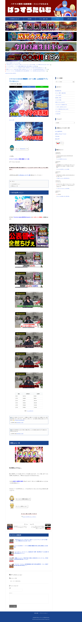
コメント (10, 593)
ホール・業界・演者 (60, 93)
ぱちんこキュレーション (60, 134)
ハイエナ (58, 100)
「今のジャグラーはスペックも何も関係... (63, 188)
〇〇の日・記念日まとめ (60, 106)
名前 (10, 588)
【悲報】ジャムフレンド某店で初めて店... (63, 178)
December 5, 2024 (20, 422)
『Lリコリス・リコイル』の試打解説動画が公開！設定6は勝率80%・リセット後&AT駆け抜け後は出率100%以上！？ (26, 70)
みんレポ (57, 138)
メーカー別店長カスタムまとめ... (62, 158)
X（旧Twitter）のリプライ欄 (24, 175)
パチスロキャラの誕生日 (61, 104)
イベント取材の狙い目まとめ (61, 109)
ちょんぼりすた (30, 410)
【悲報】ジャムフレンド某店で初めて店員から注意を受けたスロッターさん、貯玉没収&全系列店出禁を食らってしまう (27, 69)
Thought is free (47, 619)
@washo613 (22, 148)
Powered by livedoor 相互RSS (10, 73)
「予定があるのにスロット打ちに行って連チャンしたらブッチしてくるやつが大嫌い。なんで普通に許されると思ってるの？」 (28, 64)
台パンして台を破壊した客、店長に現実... (63, 196)
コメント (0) (11, 120)
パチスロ (19, 83)
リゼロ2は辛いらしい (15, 184)
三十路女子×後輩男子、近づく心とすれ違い (13, 62)
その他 (57, 113)
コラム (57, 111)
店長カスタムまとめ (60, 102)
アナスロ (57, 136)
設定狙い (58, 97)
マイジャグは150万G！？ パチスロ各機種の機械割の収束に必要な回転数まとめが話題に (21, 66)
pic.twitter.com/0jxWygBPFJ (19, 420)
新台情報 (58, 90)
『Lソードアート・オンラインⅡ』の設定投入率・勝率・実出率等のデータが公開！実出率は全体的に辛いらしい (25, 67)
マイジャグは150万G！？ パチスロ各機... (63, 169)
